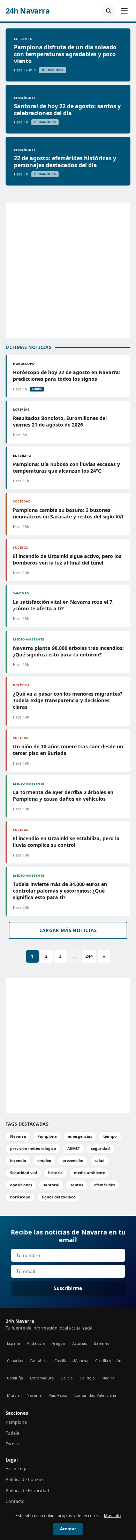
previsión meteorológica (33, 1148)
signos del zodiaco (58, 1196)
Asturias (79, 1343)
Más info (112, 1516)
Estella (12, 1444)
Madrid (108, 1377)
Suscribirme (68, 1288)
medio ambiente (89, 1172)
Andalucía (36, 1343)
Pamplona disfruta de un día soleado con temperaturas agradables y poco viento (65, 54)
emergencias (80, 1136)
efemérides (104, 1184)
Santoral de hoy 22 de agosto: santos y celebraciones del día (67, 109)
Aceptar (68, 1529)
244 (89, 956)
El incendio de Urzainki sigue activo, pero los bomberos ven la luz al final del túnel (67, 559)
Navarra (18, 1136)
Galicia (67, 1377)
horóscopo (20, 1196)
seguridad (100, 1148)
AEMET (73, 1148)
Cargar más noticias (68, 930)
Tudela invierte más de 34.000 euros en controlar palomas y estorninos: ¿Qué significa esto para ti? (60, 891)
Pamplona (47, 1136)
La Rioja (87, 1377)
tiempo (110, 1136)
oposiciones (21, 1184)
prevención (72, 1160)
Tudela (12, 1433)
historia (55, 1172)
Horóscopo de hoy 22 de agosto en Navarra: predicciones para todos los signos (66, 375)
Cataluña (15, 1377)
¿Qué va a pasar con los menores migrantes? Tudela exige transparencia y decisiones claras (67, 700)
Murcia (13, 1395)
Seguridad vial (23, 1172)
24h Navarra (28, 11)
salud (100, 1160)
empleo (44, 1160)
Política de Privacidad (27, 1491)
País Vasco (57, 1395)
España (13, 1343)
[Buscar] (108, 10)
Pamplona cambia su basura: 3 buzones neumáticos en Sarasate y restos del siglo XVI (68, 513)
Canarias (15, 1360)
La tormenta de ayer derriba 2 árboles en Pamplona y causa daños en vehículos (63, 795)
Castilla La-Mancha (71, 1360)
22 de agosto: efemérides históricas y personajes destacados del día (65, 161)
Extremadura (42, 1377)
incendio (18, 1160)
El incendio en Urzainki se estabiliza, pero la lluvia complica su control (66, 841)
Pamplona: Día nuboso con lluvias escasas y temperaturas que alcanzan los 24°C (66, 467)
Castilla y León (108, 1360)
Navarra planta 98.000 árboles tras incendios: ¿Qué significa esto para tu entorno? (68, 651)
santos (76, 1184)
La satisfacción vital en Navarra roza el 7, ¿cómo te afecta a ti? (63, 605)
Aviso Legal (17, 1469)
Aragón (58, 1343)
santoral (51, 1184)
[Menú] (124, 10)
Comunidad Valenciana (95, 1395)
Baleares (101, 1343)
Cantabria (38, 1360)
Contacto (15, 1501)
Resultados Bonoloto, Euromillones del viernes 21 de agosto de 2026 (60, 421)
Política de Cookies (25, 1479)
